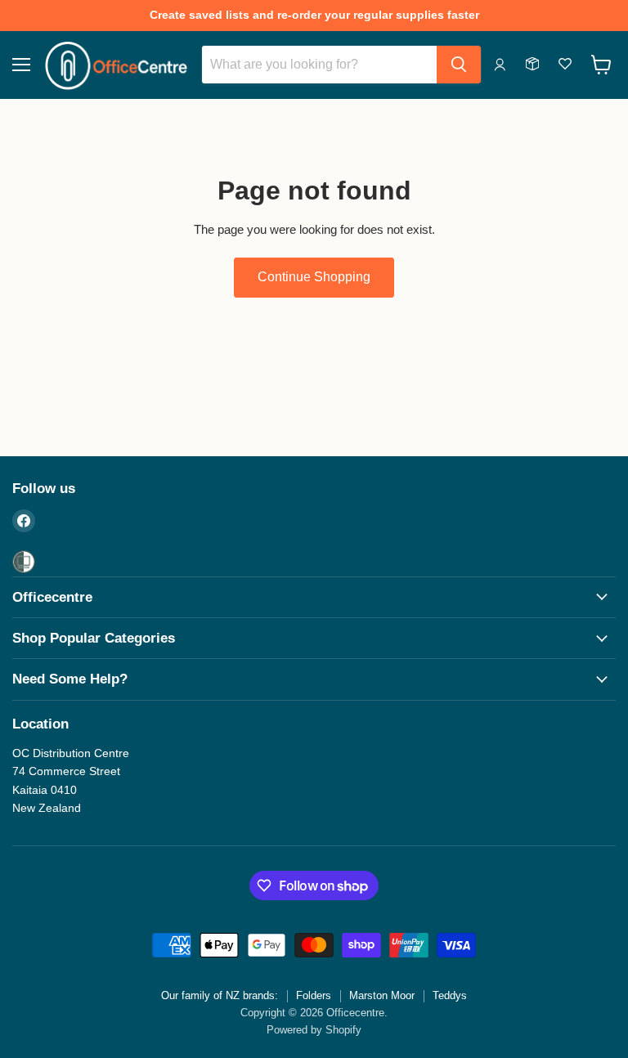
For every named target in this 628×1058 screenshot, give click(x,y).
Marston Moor (382, 995)
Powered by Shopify (314, 1030)
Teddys (450, 995)
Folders (313, 995)
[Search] (459, 64)
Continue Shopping (314, 277)
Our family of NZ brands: (219, 995)
